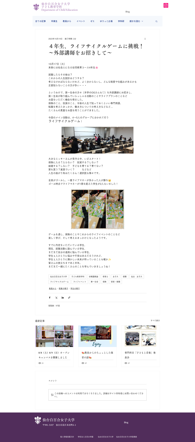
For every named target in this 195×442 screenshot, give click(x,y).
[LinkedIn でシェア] (62, 297)
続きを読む (135, 21)
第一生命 (94, 282)
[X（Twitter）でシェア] (56, 297)
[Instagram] (166, 5)
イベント (81, 21)
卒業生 (54, 21)
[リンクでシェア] (69, 297)
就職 (125, 277)
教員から (67, 21)
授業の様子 (63, 288)
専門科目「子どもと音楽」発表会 (140, 355)
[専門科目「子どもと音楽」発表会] (140, 336)
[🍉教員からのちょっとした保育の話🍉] (97, 336)
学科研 (121, 21)
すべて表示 (155, 320)
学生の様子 (75, 288)
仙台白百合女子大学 (58, 277)
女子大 (115, 277)
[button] (156, 21)
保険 (104, 282)
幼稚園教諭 (93, 277)
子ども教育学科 (77, 277)
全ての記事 (40, 21)
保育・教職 (115, 282)
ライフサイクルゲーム (59, 282)
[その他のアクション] (145, 38)
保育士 (105, 277)
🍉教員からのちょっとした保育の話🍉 (97, 355)
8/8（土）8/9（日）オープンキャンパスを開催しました (54, 355)
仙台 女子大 (136, 277)
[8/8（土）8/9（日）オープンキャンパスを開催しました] (54, 336)
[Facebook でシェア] (49, 297)
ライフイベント (79, 282)
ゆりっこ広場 (106, 21)
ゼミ (92, 21)
